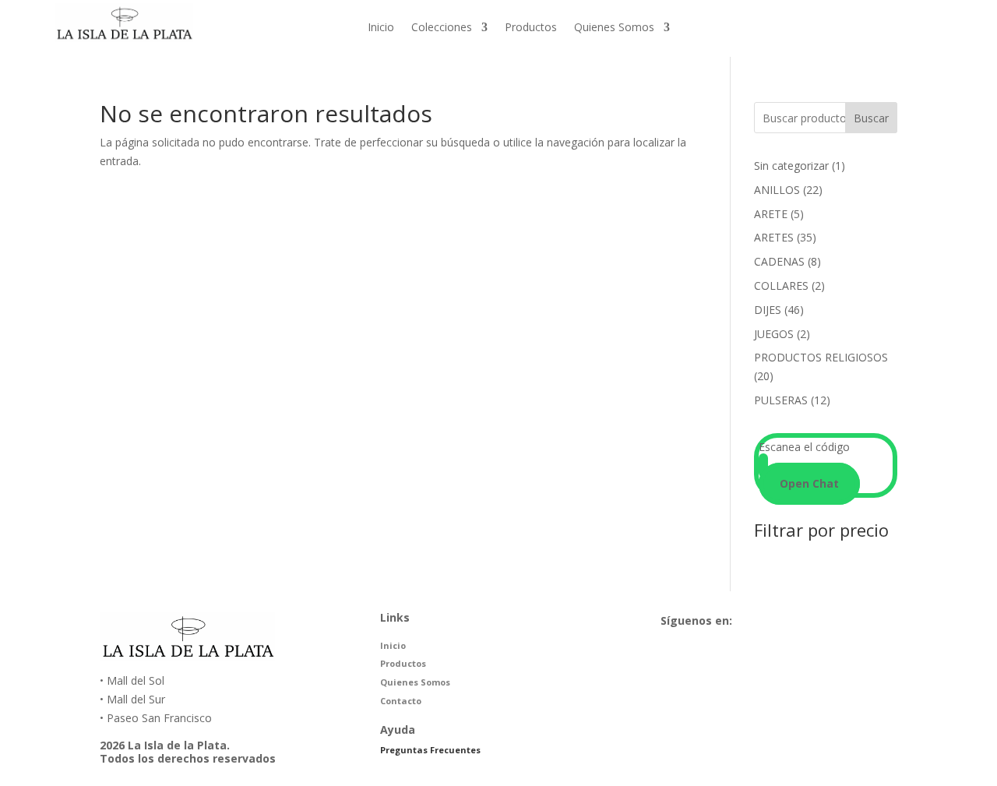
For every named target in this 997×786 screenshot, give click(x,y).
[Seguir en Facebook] (824, 25)
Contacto (400, 701)
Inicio (381, 28)
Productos (531, 28)
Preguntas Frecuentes (430, 750)
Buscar (871, 118)
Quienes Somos (614, 28)
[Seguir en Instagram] (856, 25)
